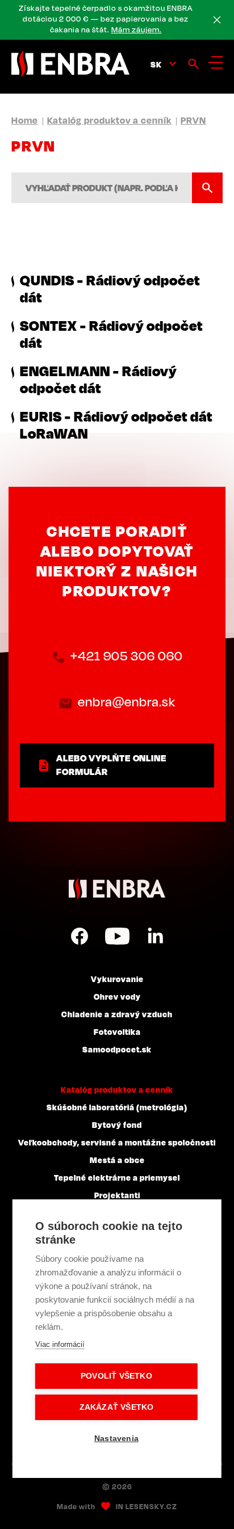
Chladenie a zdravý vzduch (117, 1014)
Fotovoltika (117, 1031)
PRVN (193, 120)
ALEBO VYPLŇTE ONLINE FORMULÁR (111, 764)
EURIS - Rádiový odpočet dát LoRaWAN (116, 424)
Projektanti (117, 1195)
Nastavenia (116, 1438)
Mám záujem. (136, 29)
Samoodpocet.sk (117, 1049)
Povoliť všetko (116, 1376)
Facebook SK (79, 936)
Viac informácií (60, 1344)
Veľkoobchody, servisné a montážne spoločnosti (117, 1142)
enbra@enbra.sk (127, 701)
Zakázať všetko (117, 1407)
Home (24, 120)
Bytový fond (117, 1124)
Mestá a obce (117, 1160)
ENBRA (117, 888)
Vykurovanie (117, 979)
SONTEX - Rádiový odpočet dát (111, 334)
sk (156, 64)
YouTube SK (117, 936)
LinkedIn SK (155, 936)
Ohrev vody (117, 996)
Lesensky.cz (151, 1506)
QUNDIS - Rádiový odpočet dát (110, 288)
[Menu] (215, 62)
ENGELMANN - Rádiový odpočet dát (98, 379)
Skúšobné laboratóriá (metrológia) (117, 1107)
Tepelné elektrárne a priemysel (117, 1177)
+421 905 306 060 (126, 655)
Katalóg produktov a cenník (109, 120)
